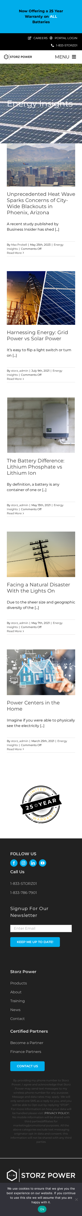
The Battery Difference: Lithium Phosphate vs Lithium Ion (35, 467)
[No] (76, 1199)
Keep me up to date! (35, 942)
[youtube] (42, 863)
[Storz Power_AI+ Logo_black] (18, 56)
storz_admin (19, 370)
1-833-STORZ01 (23, 883)
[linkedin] (33, 863)
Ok (42, 1209)
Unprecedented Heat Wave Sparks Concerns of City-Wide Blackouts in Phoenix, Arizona (41, 203)
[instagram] (23, 863)
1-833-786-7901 (23, 893)
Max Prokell (19, 244)
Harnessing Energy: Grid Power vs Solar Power (37, 335)
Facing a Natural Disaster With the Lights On (38, 588)
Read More (14, 253)
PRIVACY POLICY (57, 1113)
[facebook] (14, 863)
